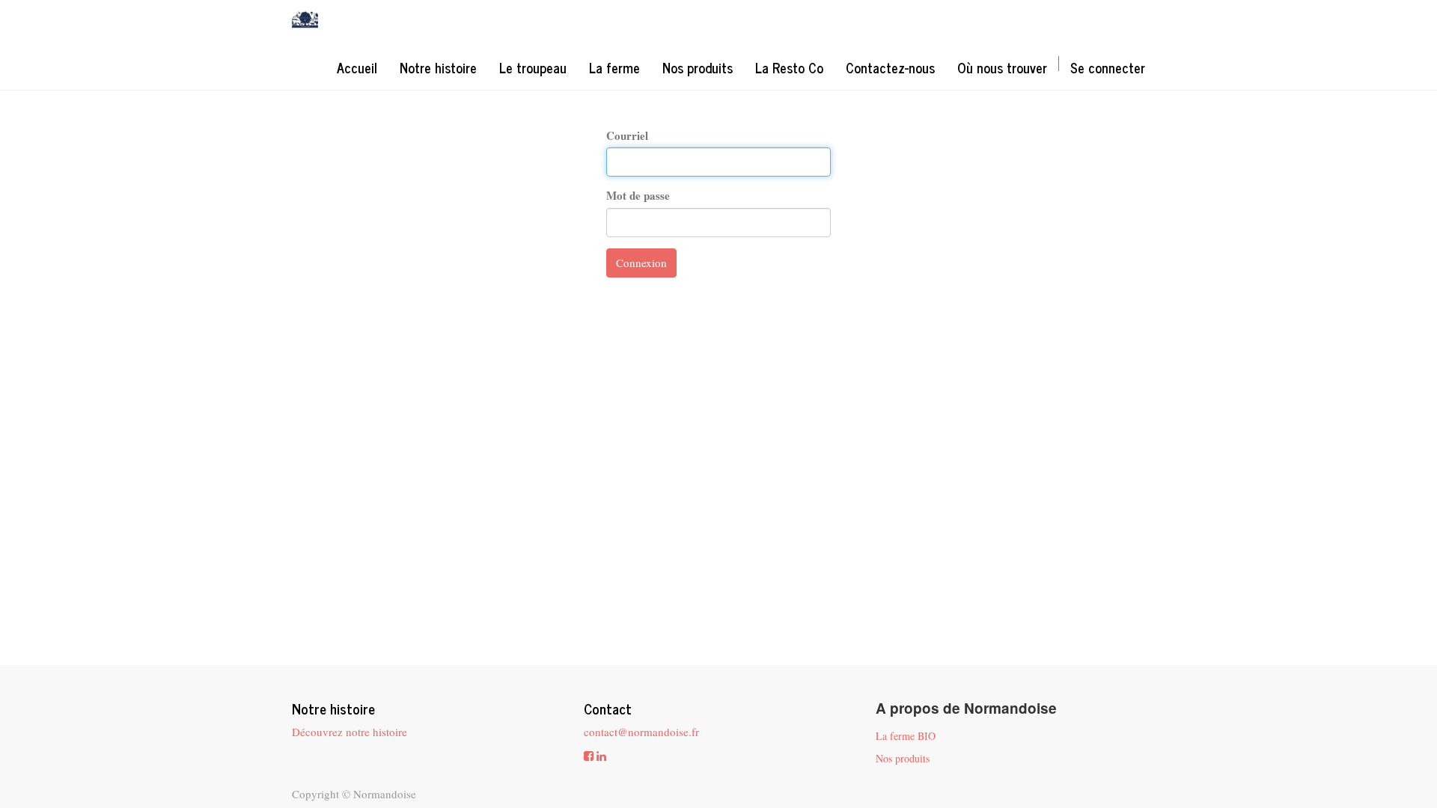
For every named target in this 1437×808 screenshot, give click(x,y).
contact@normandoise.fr (641, 731)
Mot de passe (638, 195)
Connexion (641, 262)
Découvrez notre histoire (349, 731)
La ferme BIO (906, 736)
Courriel (627, 136)
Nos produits (903, 758)
